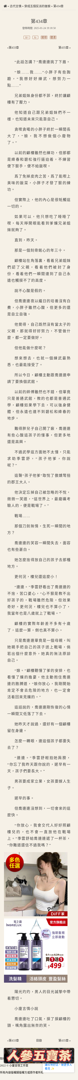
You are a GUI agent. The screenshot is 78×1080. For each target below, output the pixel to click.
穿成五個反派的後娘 (37, 6)
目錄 (39, 1040)
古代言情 (15, 6)
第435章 (63, 47)
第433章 (14, 47)
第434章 (58, 6)
